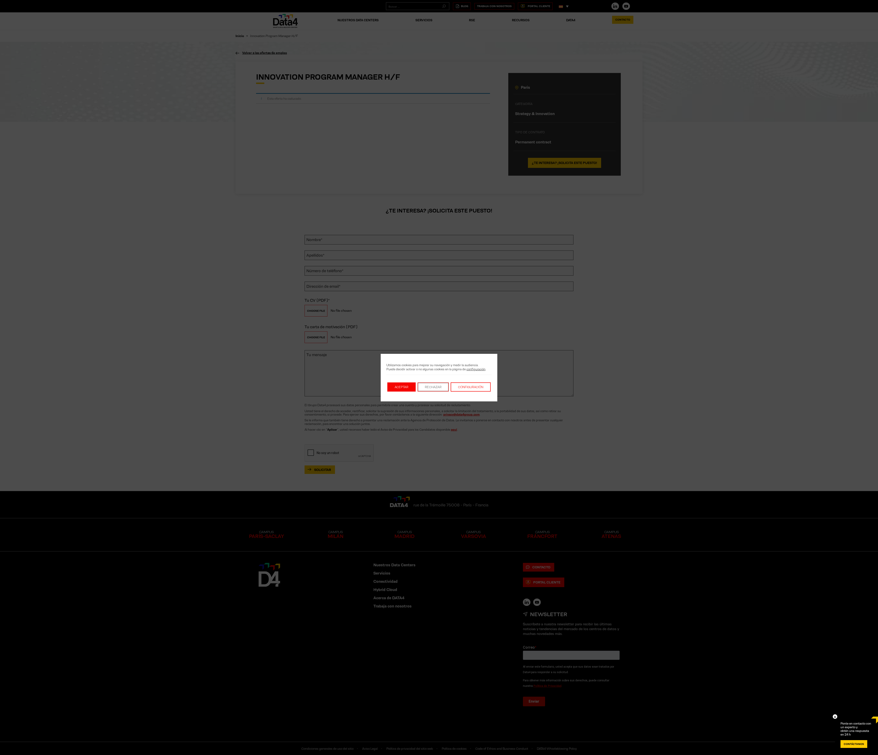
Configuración (470, 387)
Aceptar (401, 387)
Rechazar (433, 387)
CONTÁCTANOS (854, 743)
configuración (475, 369)
